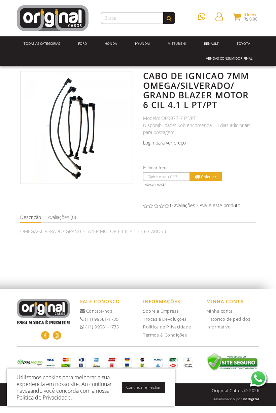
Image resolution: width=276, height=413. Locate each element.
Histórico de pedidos (228, 319)
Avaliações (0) (62, 217)
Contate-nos (98, 311)
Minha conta (219, 311)
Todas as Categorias (42, 43)
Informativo (218, 327)
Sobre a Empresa (161, 311)
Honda (111, 43)
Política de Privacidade (167, 327)
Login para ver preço (164, 142)
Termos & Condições (165, 335)
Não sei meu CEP (155, 184)
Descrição (30, 217)
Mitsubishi (177, 43)
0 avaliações (182, 205)
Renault (211, 43)
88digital (251, 398)
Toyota (243, 43)
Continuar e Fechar (143, 387)
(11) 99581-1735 (101, 319)
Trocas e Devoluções (165, 319)
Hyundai (142, 43)
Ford (82, 43)
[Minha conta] (219, 16)
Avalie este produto (220, 205)
